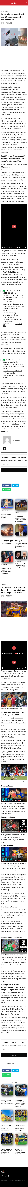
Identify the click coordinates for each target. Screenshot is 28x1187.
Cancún (17, 512)
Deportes (3, 584)
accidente (9, 476)
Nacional (3, 537)
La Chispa (10, 22)
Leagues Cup (7, 673)
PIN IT (15, 700)
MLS (13, 1063)
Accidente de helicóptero (19, 476)
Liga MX (9, 1063)
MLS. (11, 736)
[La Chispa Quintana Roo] (14, 3)
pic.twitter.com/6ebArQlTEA (12, 371)
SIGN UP (14, 470)
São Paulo (15, 424)
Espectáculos (4, 510)
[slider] (6, 247)
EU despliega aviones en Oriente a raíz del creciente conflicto (12, 158)
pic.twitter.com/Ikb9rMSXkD (12, 319)
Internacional (4, 11)
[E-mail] (4, 449)
